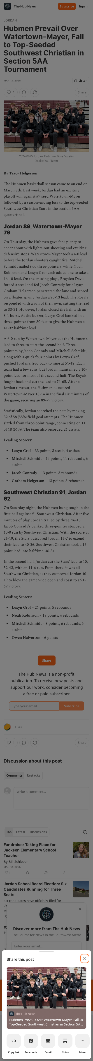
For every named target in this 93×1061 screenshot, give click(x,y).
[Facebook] (31, 1041)
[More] (82, 1041)
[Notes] (65, 1041)
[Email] (48, 1041)
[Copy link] (14, 1041)
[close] (84, 958)
